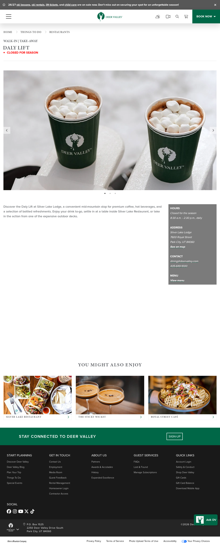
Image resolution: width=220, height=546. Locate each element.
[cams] (168, 16)
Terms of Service (115, 541)
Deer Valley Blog (15, 467)
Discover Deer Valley (18, 462)
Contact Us (55, 462)
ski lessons (23, 5)
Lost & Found (141, 467)
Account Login (183, 462)
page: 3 (115, 193)
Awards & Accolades (102, 467)
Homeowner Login (59, 488)
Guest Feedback (58, 478)
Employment (55, 467)
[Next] (213, 130)
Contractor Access (58, 494)
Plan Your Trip (14, 472)
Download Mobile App (187, 488)
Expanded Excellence (102, 478)
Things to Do (14, 478)
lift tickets (52, 5)
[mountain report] (157, 16)
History (95, 472)
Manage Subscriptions (145, 472)
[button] (206, 519)
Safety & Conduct (185, 467)
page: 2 (110, 193)
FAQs (136, 462)
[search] (177, 16)
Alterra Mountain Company (17, 541)
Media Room (55, 472)
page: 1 (105, 193)
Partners (95, 462)
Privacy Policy (94, 541)
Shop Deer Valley (185, 472)
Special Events (14, 483)
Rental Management (59, 483)
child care (71, 5)
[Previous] (6, 130)
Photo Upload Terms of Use (143, 541)
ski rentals (38, 5)
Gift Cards (181, 478)
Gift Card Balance (185, 483)
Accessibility (170, 541)
